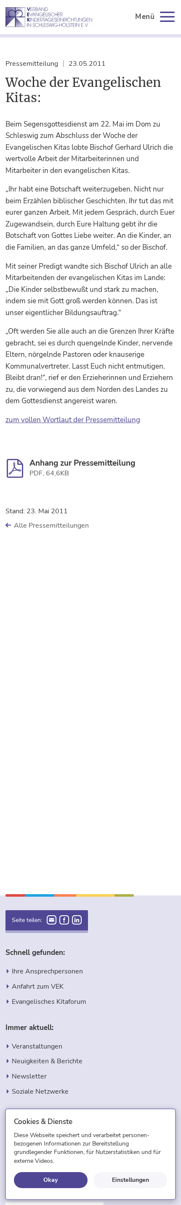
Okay (50, 1179)
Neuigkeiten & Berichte (47, 1061)
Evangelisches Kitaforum (49, 1001)
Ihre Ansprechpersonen (47, 971)
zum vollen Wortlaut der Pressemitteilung (72, 420)
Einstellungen (130, 1179)
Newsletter (29, 1076)
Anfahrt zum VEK (38, 986)
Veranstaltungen (37, 1046)
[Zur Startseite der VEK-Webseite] (48, 17)
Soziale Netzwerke (40, 1091)
